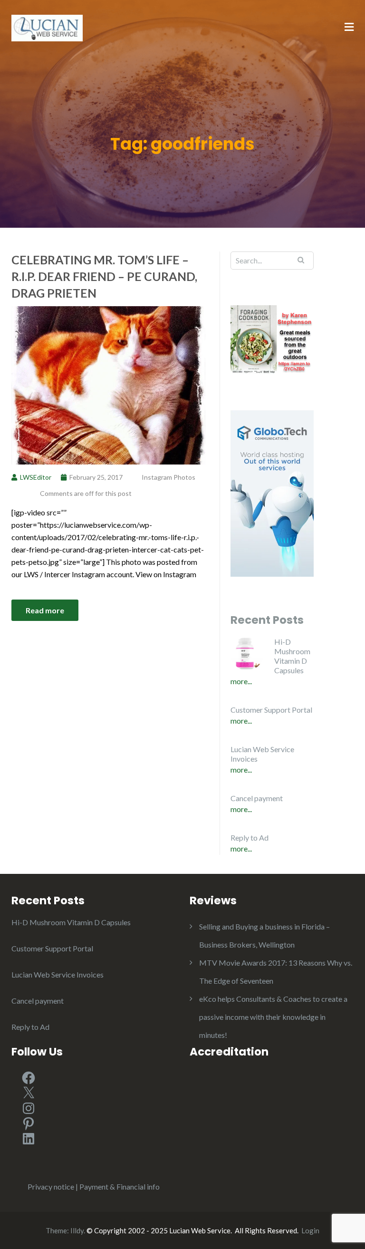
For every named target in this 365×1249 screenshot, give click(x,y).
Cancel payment (257, 798)
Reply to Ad (250, 837)
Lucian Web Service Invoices (262, 754)
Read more (45, 610)
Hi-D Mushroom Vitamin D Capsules (292, 656)
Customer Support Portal (271, 709)
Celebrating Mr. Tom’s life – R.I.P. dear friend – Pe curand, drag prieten (104, 276)
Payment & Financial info (119, 1186)
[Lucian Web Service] (47, 26)
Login (310, 1230)
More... (241, 681)
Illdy (77, 1230)
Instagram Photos (168, 477)
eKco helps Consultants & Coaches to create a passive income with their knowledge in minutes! (273, 1016)
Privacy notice (51, 1186)
